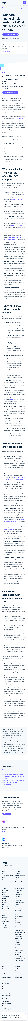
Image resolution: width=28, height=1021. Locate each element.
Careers (17, 971)
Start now (6, 814)
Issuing (4, 902)
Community (5, 975)
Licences (4, 989)
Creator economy (19, 902)
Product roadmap (19, 968)
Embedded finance (20, 882)
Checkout (4, 882)
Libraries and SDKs (20, 958)
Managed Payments (7, 906)
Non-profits (18, 918)
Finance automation (20, 884)
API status (18, 954)
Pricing (4, 871)
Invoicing (4, 900)
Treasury (4, 927)
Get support (5, 1001)
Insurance (17, 912)
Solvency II (20, 479)
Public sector (18, 924)
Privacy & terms (6, 981)
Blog (3, 973)
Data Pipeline (5, 890)
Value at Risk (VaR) (13, 237)
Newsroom (18, 973)
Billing (3, 877)
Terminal (4, 925)
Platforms (17, 896)
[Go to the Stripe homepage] (4, 863)
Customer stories (6, 971)
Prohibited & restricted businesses (5, 984)
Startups (17, 873)
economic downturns (17, 199)
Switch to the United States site (11, 1017)
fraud (11, 399)
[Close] (25, 1014)
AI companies (18, 900)
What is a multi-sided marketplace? (14, 780)
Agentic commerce (20, 875)
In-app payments (19, 888)
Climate (4, 884)
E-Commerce (18, 879)
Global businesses (20, 886)
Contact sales (16, 814)
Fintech (17, 904)
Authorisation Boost (7, 875)
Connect (4, 886)
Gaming (17, 906)
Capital (4, 879)
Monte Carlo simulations (17, 225)
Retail (16, 927)
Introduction (5, 72)
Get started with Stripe (10, 34)
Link (3, 904)
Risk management (20, 8)
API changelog (19, 956)
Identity (4, 898)
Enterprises (18, 871)
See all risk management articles (11, 769)
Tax (3, 923)
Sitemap (4, 991)
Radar (3, 915)
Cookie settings (6, 993)
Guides (4, 968)
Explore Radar (6, 832)
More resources (7, 8)
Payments (5, 911)
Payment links (6, 909)
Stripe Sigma (5, 921)
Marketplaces (18, 890)
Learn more (5, 51)
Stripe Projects (19, 960)
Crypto (4, 888)
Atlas (3, 873)
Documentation (19, 950)
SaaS (16, 898)
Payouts (4, 913)
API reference (18, 952)
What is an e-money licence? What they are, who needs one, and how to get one (14, 776)
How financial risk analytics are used (12, 84)
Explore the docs (7, 850)
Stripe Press (18, 975)
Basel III (16, 477)
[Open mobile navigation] (24, 2)
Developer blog (19, 962)
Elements (4, 892)
